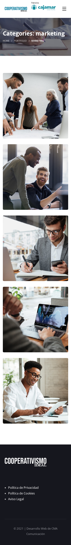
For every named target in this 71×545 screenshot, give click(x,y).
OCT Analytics (35, 323)
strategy (45, 331)
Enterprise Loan (35, 252)
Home (6, 40)
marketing (42, 117)
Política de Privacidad (23, 488)
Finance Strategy (35, 109)
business (26, 260)
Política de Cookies (21, 493)
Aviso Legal (16, 499)
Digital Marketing (35, 180)
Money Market (35, 394)
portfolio (20, 40)
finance (26, 117)
